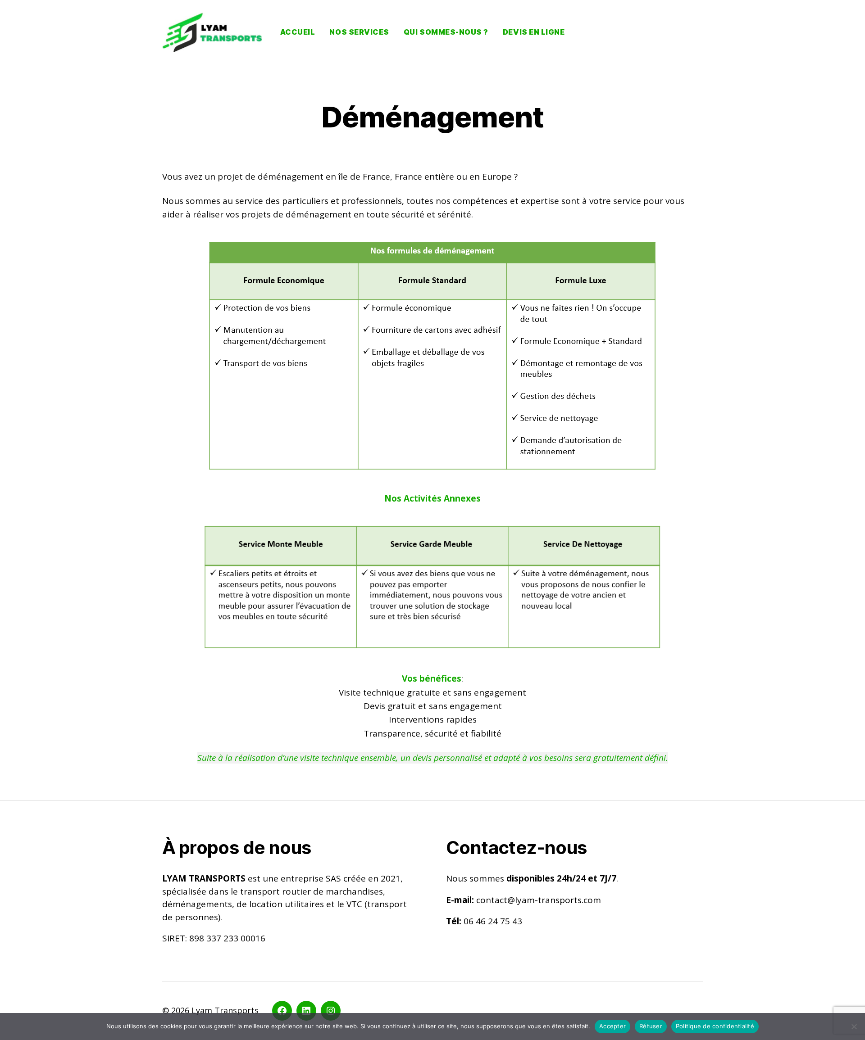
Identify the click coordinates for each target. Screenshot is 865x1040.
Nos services (359, 32)
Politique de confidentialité (715, 1026)
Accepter (612, 1026)
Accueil (297, 32)
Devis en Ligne (534, 32)
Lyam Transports (225, 1010)
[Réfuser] (853, 1026)
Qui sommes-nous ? (446, 32)
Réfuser (650, 1026)
